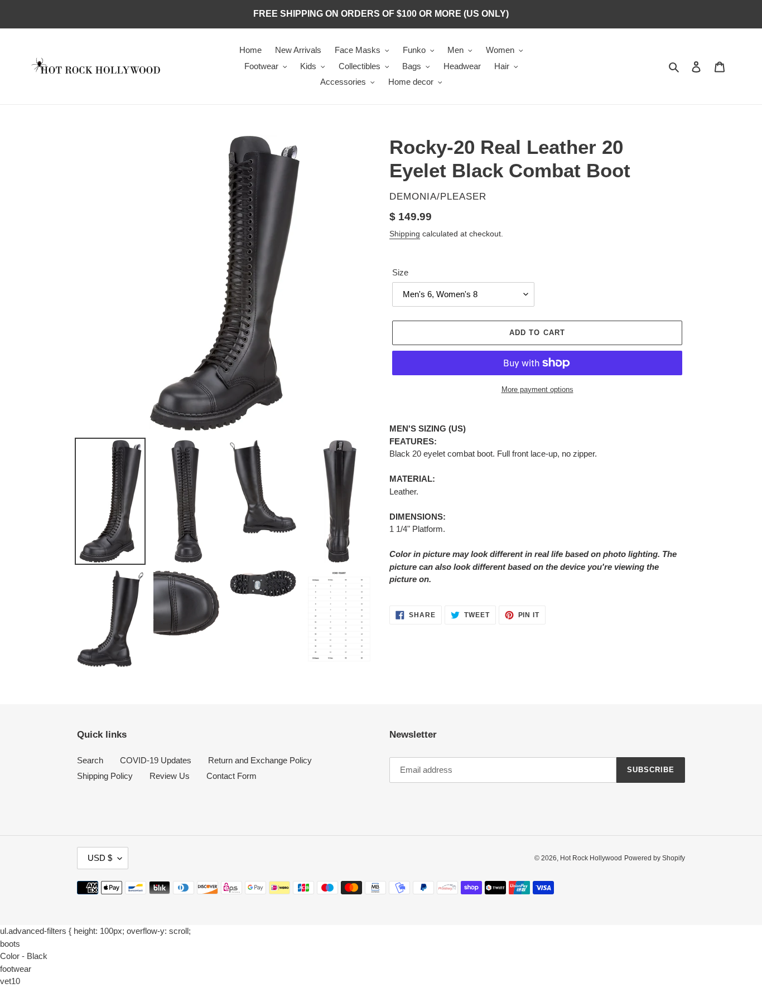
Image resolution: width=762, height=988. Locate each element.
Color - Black (23, 956)
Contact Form (231, 776)
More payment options (537, 389)
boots (10, 943)
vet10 (10, 981)
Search (90, 760)
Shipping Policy (105, 776)
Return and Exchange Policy (260, 760)
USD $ (100, 858)
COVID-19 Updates (155, 760)
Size (400, 272)
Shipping (404, 233)
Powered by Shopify (654, 858)
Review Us (169, 776)
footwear (15, 969)
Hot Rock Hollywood (591, 858)
